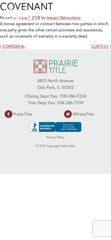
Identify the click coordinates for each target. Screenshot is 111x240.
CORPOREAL (13, 46)
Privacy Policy (55, 137)
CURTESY (100, 46)
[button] (94, 14)
